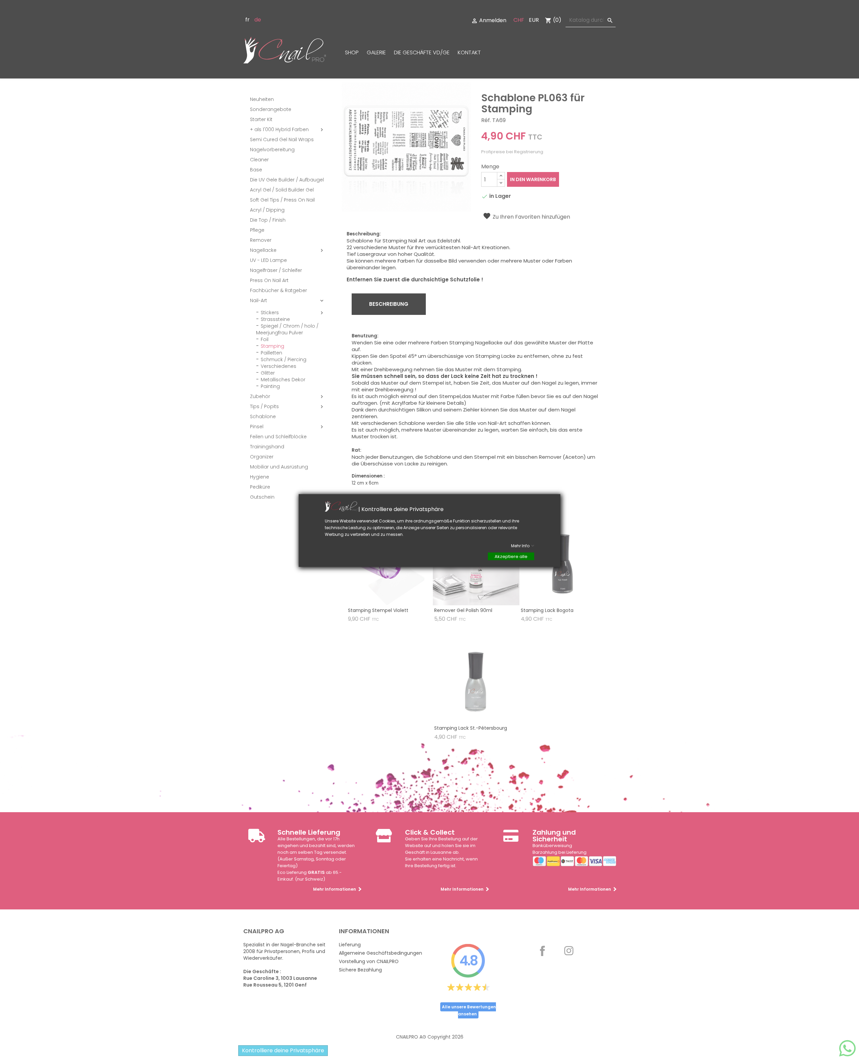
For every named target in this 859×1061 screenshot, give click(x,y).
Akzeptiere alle (511, 556)
